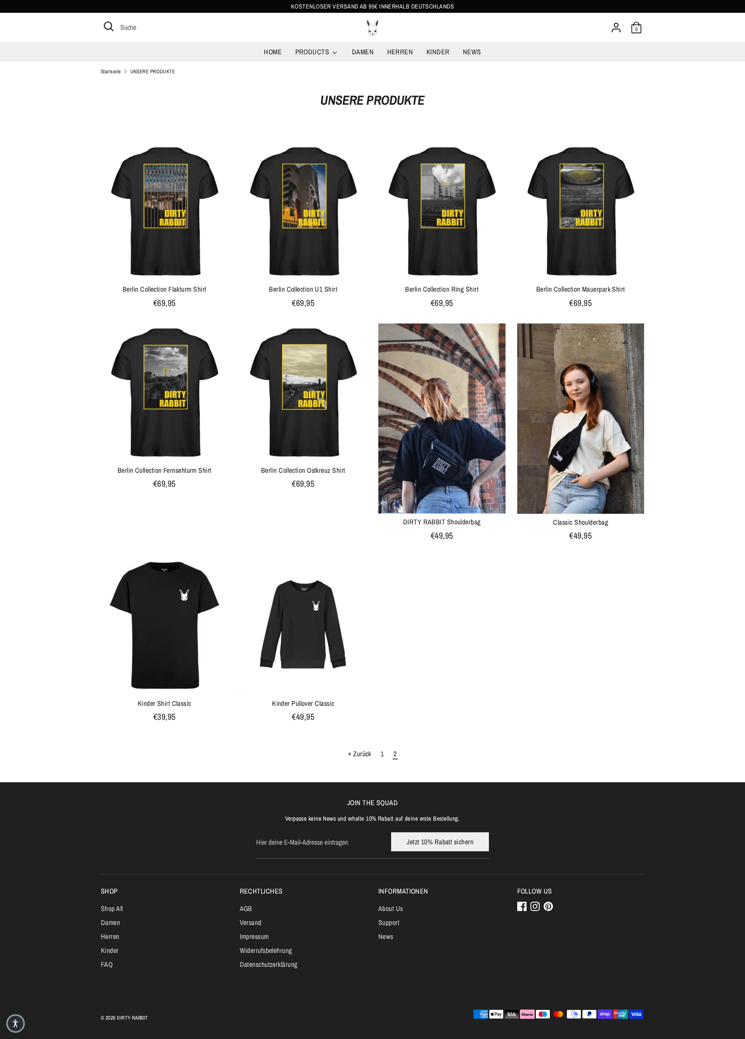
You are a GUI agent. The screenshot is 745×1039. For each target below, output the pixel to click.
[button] (15, 1023)
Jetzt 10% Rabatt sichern (450, 544)
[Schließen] (517, 413)
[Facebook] (435, 570)
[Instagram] (448, 570)
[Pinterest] (461, 570)
